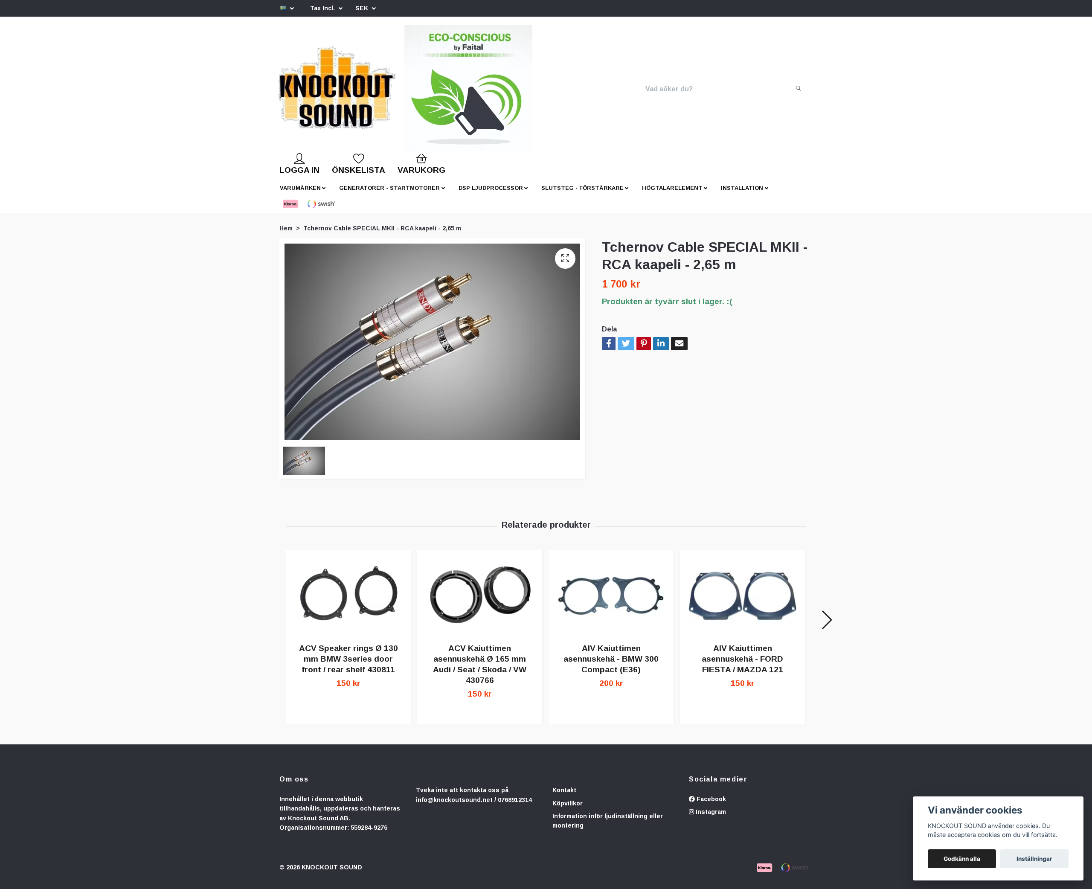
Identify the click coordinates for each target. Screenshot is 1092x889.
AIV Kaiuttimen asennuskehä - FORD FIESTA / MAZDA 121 (742, 666)
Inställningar (1034, 858)
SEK (362, 8)
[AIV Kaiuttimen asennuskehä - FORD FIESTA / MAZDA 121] (742, 602)
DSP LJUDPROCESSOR (491, 195)
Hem (286, 235)
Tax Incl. (323, 8)
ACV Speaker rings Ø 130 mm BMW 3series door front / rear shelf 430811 (348, 666)
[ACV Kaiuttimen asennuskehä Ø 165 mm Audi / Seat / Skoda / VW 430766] (480, 602)
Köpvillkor (567, 810)
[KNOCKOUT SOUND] (365, 92)
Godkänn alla (962, 858)
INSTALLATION (742, 195)
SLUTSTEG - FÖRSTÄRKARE (582, 195)
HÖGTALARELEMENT (672, 195)
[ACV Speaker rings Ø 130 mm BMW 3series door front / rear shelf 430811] (348, 602)
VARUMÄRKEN (300, 195)
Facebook (710, 805)
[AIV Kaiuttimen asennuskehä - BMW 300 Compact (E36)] (611, 602)
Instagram (710, 818)
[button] (826, 626)
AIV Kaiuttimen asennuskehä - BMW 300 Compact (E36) (611, 666)
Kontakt (564, 796)
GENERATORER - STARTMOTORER (389, 195)
